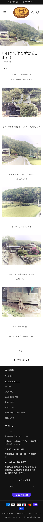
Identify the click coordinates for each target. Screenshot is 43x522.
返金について (10, 402)
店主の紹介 (9, 376)
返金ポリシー (21, 513)
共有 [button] (5, 68)
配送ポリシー (10, 407)
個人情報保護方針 (11, 397)
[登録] (33, 486)
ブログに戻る (23, 360)
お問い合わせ (10, 418)
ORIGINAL (10, 513)
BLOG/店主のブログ (12, 381)
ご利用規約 (9, 392)
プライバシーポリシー (34, 513)
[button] (4, 12)
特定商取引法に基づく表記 (15, 412)
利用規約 (8, 517)
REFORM (8, 386)
